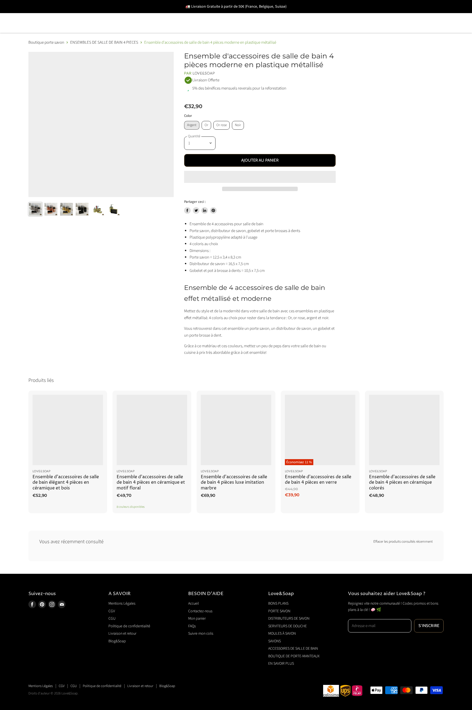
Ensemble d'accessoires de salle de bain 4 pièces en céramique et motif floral (151, 482)
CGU (112, 618)
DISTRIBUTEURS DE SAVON (143, 15)
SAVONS (313, 15)
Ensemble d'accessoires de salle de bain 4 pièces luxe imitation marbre (234, 482)
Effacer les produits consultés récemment (403, 542)
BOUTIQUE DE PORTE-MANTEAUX (66, 31)
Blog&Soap (117, 641)
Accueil (193, 603)
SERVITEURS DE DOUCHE (212, 15)
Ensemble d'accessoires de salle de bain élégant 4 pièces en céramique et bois (66, 482)
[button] (260, 177)
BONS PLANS (43, 15)
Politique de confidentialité (129, 626)
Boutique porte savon (46, 42)
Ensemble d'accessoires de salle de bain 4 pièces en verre (318, 479)
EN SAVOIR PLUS (131, 31)
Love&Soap (204, 73)
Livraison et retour (122, 633)
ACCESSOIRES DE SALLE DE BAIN (371, 15)
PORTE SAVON (85, 15)
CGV (111, 611)
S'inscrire (428, 625)
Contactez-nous (200, 611)
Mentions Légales (121, 603)
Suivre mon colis (200, 633)
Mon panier (197, 618)
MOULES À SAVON (272, 15)
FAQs (192, 626)
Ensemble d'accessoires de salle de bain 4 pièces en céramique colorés (402, 482)
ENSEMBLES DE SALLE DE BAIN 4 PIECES (104, 42)
